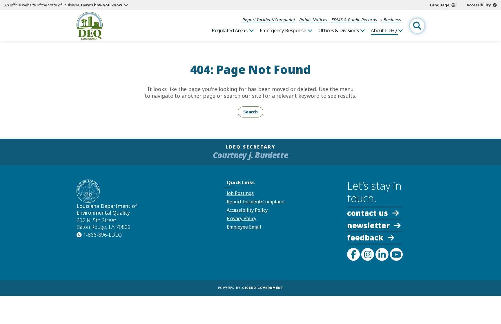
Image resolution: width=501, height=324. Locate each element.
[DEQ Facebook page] (353, 254)
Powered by (250, 288)
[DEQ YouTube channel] (396, 254)
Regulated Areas (230, 30)
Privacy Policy (241, 218)
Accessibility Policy (247, 210)
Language (439, 5)
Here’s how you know (101, 5)
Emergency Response (283, 30)
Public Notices (313, 19)
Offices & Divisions (338, 30)
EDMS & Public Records (354, 19)
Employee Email (244, 227)
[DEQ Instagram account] (367, 254)
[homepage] (90, 25)
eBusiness (391, 19)
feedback (365, 238)
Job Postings (240, 193)
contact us (367, 212)
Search (250, 112)
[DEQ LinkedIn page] (381, 254)
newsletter (368, 224)
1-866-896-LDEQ (102, 234)
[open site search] (417, 26)
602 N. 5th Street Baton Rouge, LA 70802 (103, 223)
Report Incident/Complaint (268, 19)
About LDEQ (384, 30)
